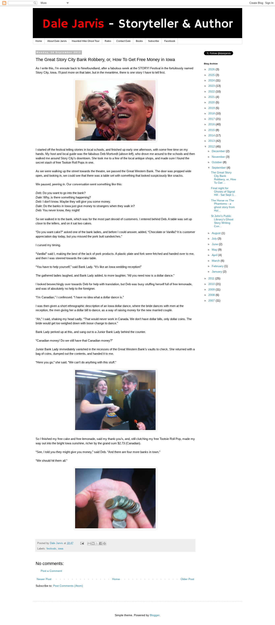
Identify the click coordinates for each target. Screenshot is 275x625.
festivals (51, 548)
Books (139, 41)
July (215, 238)
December (219, 151)
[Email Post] (82, 543)
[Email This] (89, 543)
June (215, 244)
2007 (212, 300)
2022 (212, 91)
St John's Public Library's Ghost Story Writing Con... (222, 221)
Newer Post (44, 579)
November (219, 156)
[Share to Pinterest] (104, 543)
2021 (212, 96)
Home (38, 41)
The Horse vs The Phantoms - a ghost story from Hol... (223, 205)
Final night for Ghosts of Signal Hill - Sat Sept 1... (223, 192)
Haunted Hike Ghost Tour (85, 41)
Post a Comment (51, 570)
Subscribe (153, 41)
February (218, 266)
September (219, 167)
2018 (212, 113)
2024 (212, 80)
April (215, 255)
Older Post (187, 579)
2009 (212, 289)
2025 (212, 75)
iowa (60, 548)
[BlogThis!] (93, 543)
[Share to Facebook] (101, 543)
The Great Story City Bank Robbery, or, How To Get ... (223, 177)
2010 (212, 284)
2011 (211, 278)
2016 (212, 124)
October (217, 162)
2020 (212, 102)
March (216, 260)
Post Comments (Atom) (68, 585)
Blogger (154, 615)
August (216, 233)
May (215, 249)
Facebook (169, 41)
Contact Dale (123, 41)
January (217, 271)
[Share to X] (97, 543)
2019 (212, 108)
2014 (212, 135)
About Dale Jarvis (57, 41)
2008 (212, 294)
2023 (212, 85)
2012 (212, 146)
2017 (212, 118)
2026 (212, 69)
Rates (108, 41)
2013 (212, 140)
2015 (212, 130)
